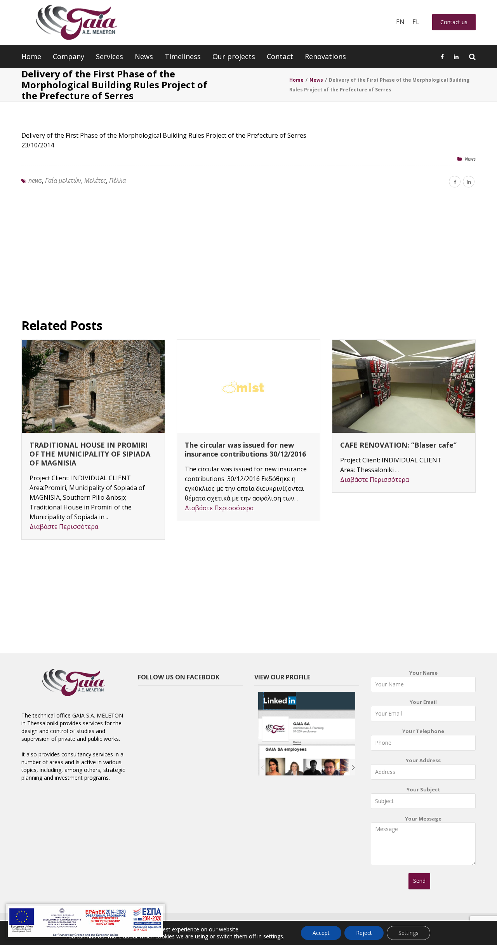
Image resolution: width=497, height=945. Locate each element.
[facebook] (455, 181)
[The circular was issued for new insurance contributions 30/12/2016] (248, 386)
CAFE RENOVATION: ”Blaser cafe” (398, 445)
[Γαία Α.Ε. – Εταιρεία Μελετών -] (76, 22)
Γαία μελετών (63, 180)
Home (31, 56)
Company (68, 56)
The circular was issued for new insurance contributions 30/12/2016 (245, 449)
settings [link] (273, 936)
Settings (408, 932)
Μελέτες (95, 180)
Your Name (423, 672)
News (144, 56)
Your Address (423, 760)
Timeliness (183, 56)
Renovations (325, 56)
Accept (321, 932)
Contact (280, 56)
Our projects (233, 56)
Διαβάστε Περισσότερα (64, 526)
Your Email (423, 701)
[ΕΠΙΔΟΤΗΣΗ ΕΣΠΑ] (85, 921)
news (35, 180)
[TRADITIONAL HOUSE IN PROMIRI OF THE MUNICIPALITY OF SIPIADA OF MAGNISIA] (93, 386)
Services (109, 56)
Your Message (423, 818)
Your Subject (423, 789)
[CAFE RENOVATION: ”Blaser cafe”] (403, 386)
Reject (364, 932)
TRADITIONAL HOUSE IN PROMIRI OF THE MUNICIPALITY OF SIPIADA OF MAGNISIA (90, 453)
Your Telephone (423, 731)
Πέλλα (117, 180)
